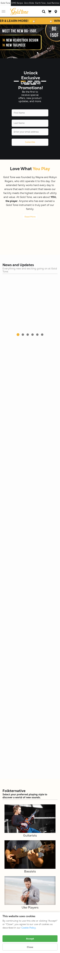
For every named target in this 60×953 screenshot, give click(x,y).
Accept (30, 938)
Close (30, 947)
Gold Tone (5, 3)
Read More (30, 216)
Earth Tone (40, 3)
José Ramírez (53, 3)
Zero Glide (29, 3)
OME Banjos (17, 3)
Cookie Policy (28, 927)
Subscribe (30, 142)
